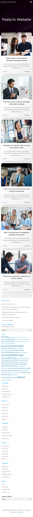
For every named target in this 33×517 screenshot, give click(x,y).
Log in (3, 484)
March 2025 (5, 407)
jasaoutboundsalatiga (5, 350)
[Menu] (31, 2)
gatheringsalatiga (26, 339)
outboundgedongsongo (8, 360)
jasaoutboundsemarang (17, 350)
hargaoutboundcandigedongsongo (8, 343)
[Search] (30, 296)
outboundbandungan (9, 358)
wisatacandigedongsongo (6, 379)
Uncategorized (5, 396)
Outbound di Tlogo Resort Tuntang (10, 317)
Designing (11, 339)
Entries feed (5, 487)
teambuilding (16, 370)
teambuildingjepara (24, 370)
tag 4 (10, 370)
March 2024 (5, 410)
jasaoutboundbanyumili (8, 348)
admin (5, 71)
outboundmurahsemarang (9, 362)
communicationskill (22, 337)
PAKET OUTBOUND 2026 (8, 304)
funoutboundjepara (19, 339)
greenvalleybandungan (8, 341)
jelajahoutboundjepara (22, 352)
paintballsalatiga (6, 364)
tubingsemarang (6, 374)
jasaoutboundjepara (20, 348)
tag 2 (3, 370)
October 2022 (5, 413)
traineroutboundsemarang (15, 372)
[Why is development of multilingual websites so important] (16, 218)
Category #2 (5, 389)
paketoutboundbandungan (19, 364)
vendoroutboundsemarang (9, 377)
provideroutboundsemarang (19, 368)
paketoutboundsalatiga (5, 368)
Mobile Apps (17, 355)
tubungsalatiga (14, 374)
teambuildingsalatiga (5, 372)
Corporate (4, 339)
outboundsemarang (7, 394)
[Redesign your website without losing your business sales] (16, 131)
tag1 (29, 368)
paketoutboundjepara (21, 366)
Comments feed (6, 489)
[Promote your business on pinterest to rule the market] (16, 262)
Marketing (5, 355)
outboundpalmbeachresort (22, 362)
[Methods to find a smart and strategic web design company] (16, 87)
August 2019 (5, 416)
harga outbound (6, 391)
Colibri (21, 512)
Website (21, 377)
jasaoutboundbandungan (12, 346)
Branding (5, 337)
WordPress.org (5, 492)
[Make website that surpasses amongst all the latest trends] (16, 44)
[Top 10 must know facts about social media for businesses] (16, 175)
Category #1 (5, 386)
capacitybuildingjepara (13, 337)
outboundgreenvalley (21, 360)
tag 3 (6, 370)
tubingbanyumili (26, 372)
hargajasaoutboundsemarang (20, 341)
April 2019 (4, 419)
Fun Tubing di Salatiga (7, 320)
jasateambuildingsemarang (9, 352)
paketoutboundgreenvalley (9, 366)
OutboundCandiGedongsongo (23, 358)
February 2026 (5, 404)
